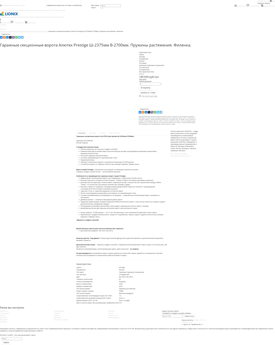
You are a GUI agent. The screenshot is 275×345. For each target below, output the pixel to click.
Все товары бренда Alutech (181, 156)
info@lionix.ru (187, 322)
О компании (4, 313)
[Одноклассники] (4, 37)
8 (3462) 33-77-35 (264, 1)
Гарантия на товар (61, 320)
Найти (6, 342)
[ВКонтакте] (1, 37)
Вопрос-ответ (113, 315)
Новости (3, 315)
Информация (59, 311)
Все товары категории (179, 154)
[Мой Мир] (7, 37)
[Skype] (19, 37)
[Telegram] (22, 37)
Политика (3, 322)
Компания (4, 311)
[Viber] (13, 37)
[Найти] (101, 8)
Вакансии (3, 317)
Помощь (57, 313)
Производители (114, 317)
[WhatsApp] (16, 37)
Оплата (57, 315)
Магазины (4, 320)
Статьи (110, 313)
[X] (10, 37)
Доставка (57, 317)
